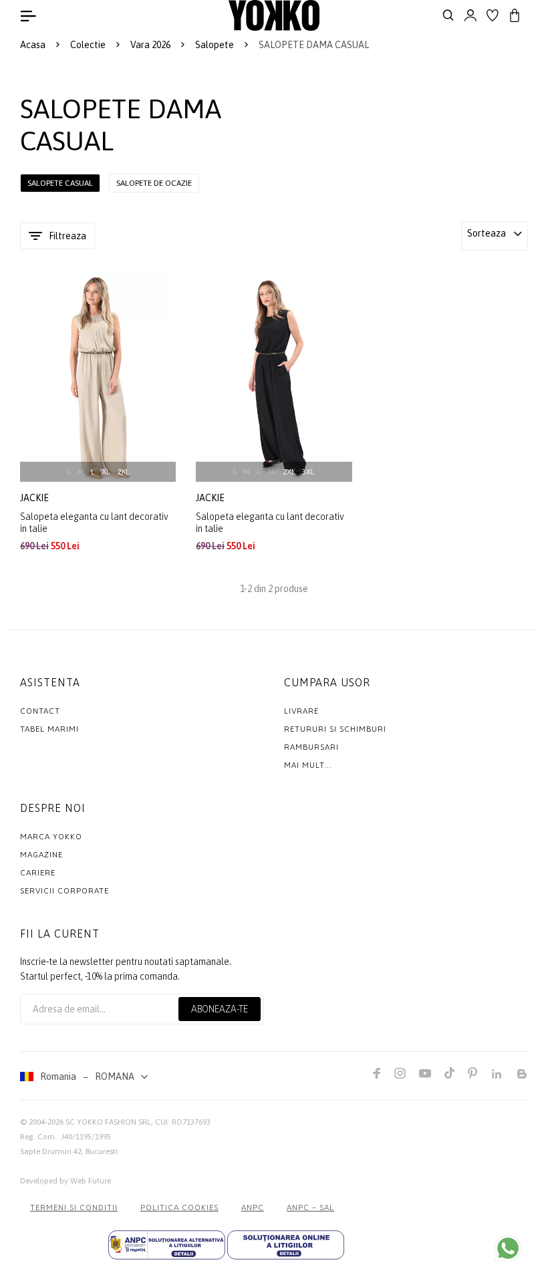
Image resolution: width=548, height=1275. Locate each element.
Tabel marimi (49, 729)
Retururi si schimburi (335, 729)
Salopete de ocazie (154, 183)
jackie (35, 497)
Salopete (214, 44)
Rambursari (311, 747)
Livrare (301, 711)
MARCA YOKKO (51, 836)
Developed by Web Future (65, 1180)
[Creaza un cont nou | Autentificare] (470, 15)
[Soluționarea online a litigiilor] (285, 1245)
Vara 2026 (150, 44)
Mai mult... (308, 765)
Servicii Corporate (64, 890)
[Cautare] (448, 15)
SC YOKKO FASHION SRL (108, 1122)
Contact (40, 711)
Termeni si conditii (74, 1207)
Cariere (37, 872)
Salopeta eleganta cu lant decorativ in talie (94, 522)
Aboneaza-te (219, 1009)
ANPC (252, 1207)
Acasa (32, 44)
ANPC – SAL (310, 1207)
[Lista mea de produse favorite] (493, 15)
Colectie (88, 44)
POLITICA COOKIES (179, 1207)
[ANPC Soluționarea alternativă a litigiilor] (166, 1245)
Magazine (41, 854)
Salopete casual (60, 183)
